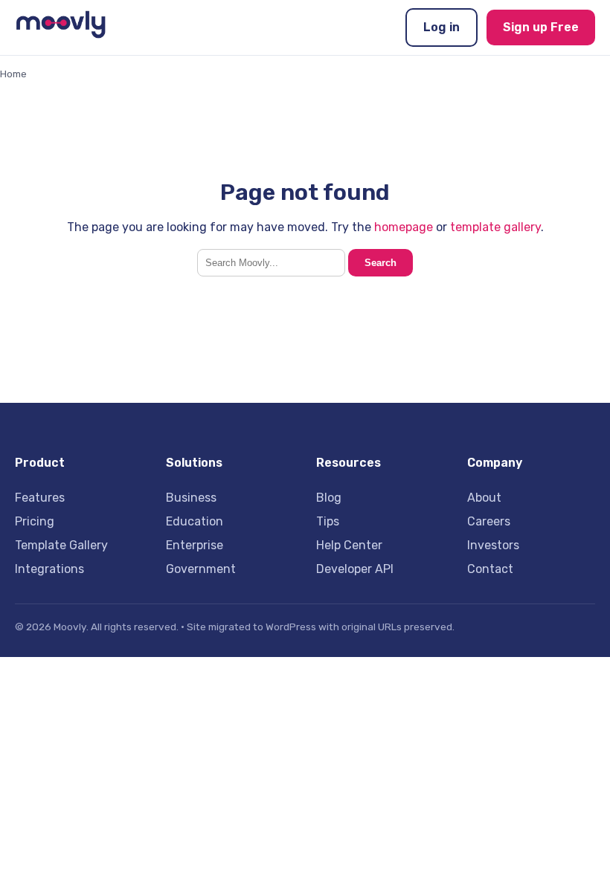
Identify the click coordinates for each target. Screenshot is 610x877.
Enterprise (194, 545)
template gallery (495, 227)
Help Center (349, 545)
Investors (493, 545)
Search (380, 262)
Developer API (355, 569)
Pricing (34, 521)
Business (191, 498)
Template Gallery (61, 545)
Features (40, 498)
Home (13, 74)
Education (194, 521)
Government (201, 569)
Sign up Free (541, 27)
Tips (327, 521)
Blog (328, 498)
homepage (403, 227)
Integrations (49, 569)
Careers (488, 521)
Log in (441, 27)
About (484, 498)
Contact (490, 569)
